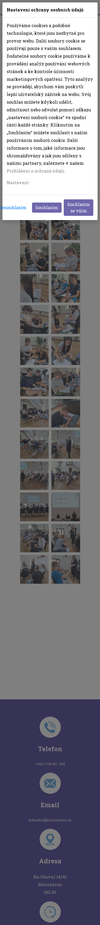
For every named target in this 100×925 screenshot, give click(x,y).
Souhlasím (46, 207)
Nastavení (18, 182)
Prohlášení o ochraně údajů (35, 171)
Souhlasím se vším (78, 207)
